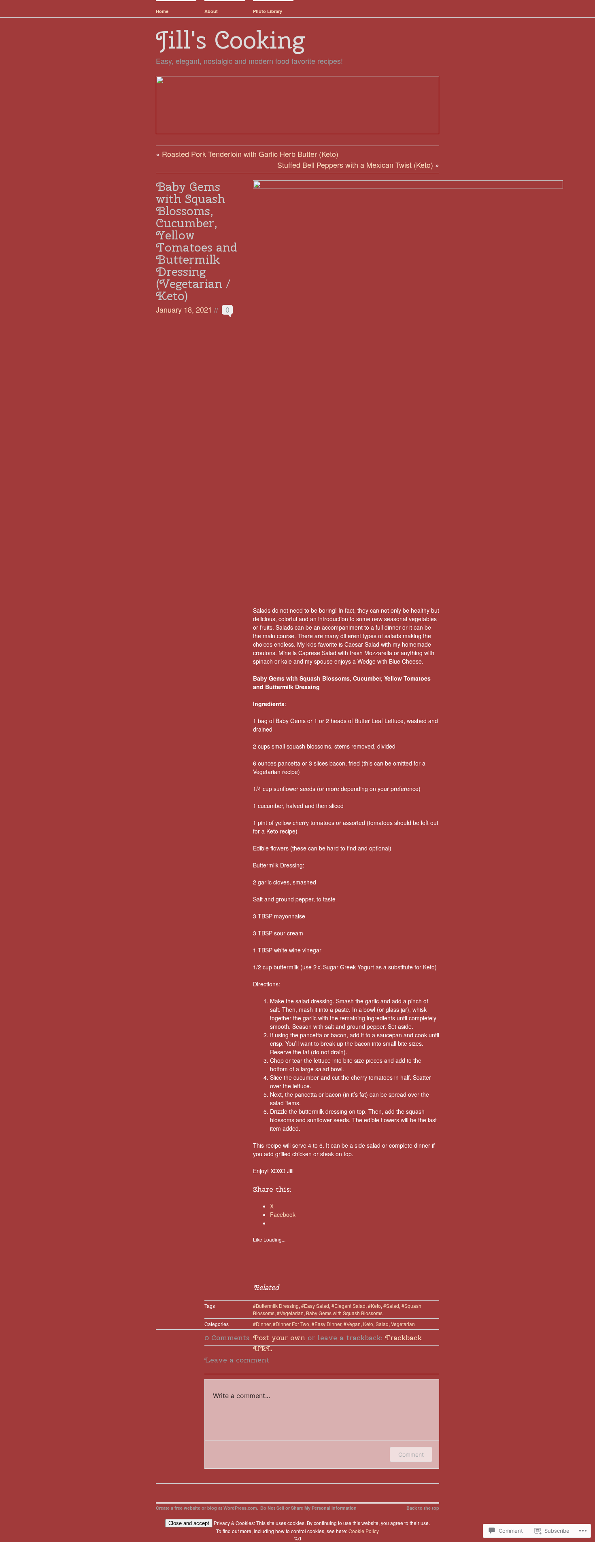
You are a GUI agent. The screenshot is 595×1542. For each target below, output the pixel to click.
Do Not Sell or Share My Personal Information (308, 1508)
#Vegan (352, 1323)
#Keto (374, 1305)
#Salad (391, 1305)
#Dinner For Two (291, 1323)
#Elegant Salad (349, 1305)
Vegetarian (403, 1323)
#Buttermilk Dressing (276, 1305)
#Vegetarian (290, 1312)
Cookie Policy (363, 1530)
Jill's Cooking (230, 39)
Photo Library (267, 11)
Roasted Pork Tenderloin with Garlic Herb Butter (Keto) (250, 153)
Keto (368, 1323)
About (211, 11)
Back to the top (422, 1508)
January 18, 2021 (184, 309)
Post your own (279, 1337)
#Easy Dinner (326, 1323)
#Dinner (261, 1323)
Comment (411, 1454)
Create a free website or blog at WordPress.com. (207, 1508)
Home (162, 11)
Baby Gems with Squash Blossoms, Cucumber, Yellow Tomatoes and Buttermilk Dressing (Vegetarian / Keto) (196, 241)
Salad (382, 1323)
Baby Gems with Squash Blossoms (344, 1312)
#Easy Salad (315, 1305)
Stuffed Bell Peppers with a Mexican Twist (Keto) (355, 164)
